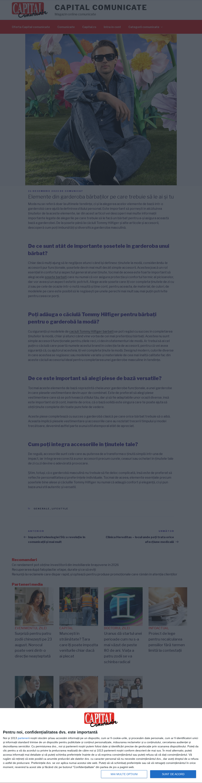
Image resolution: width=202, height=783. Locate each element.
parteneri (23, 738)
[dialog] (101, 745)
